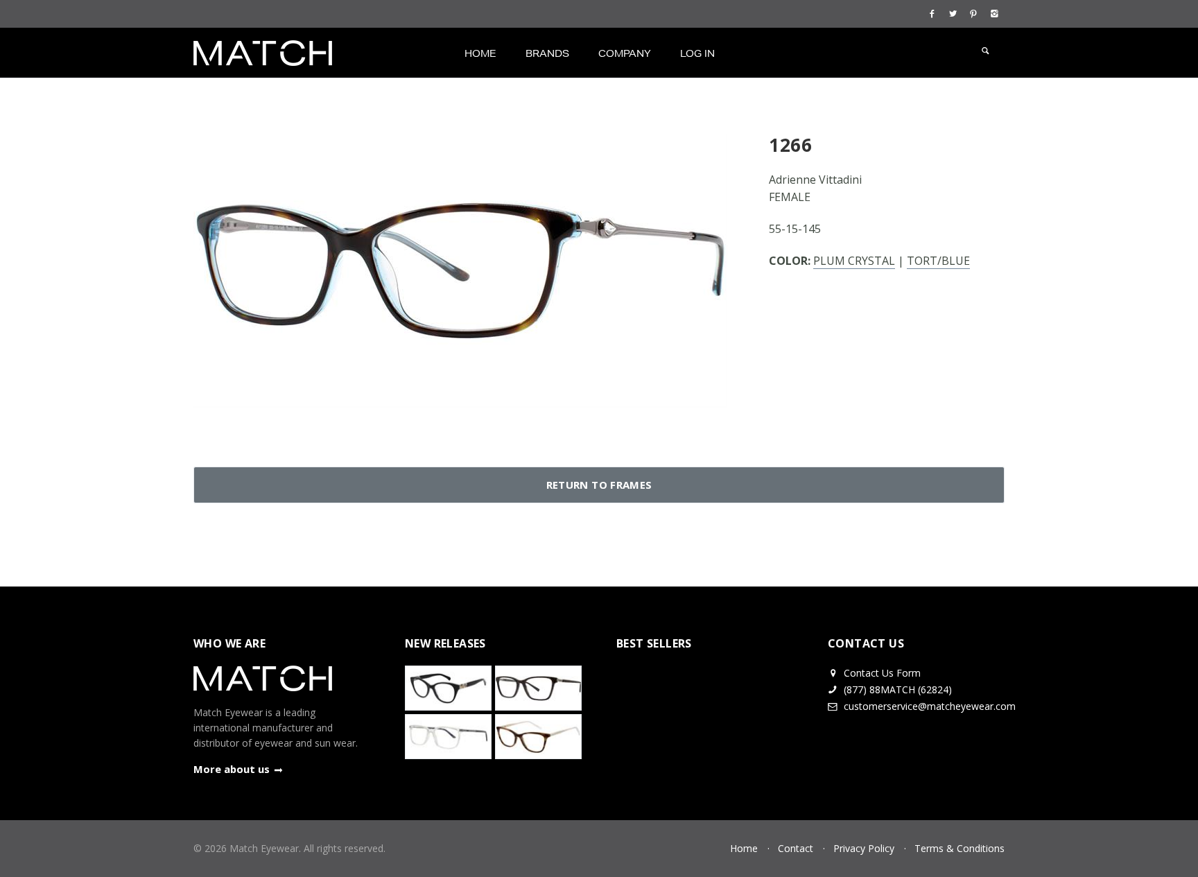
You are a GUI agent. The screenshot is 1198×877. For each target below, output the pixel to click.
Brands (547, 53)
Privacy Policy (863, 848)
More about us (231, 769)
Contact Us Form (881, 672)
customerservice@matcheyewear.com (930, 706)
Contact (795, 848)
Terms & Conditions (959, 848)
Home (480, 53)
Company (624, 53)
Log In (697, 53)
